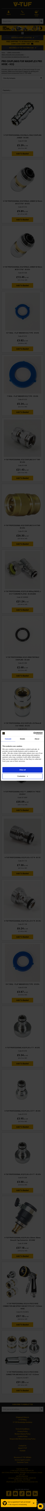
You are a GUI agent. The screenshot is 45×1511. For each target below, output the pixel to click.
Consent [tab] (8, 739)
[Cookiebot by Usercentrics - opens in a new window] (33, 733)
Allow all (22, 770)
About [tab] (37, 739)
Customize (21, 776)
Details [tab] (22, 739)
